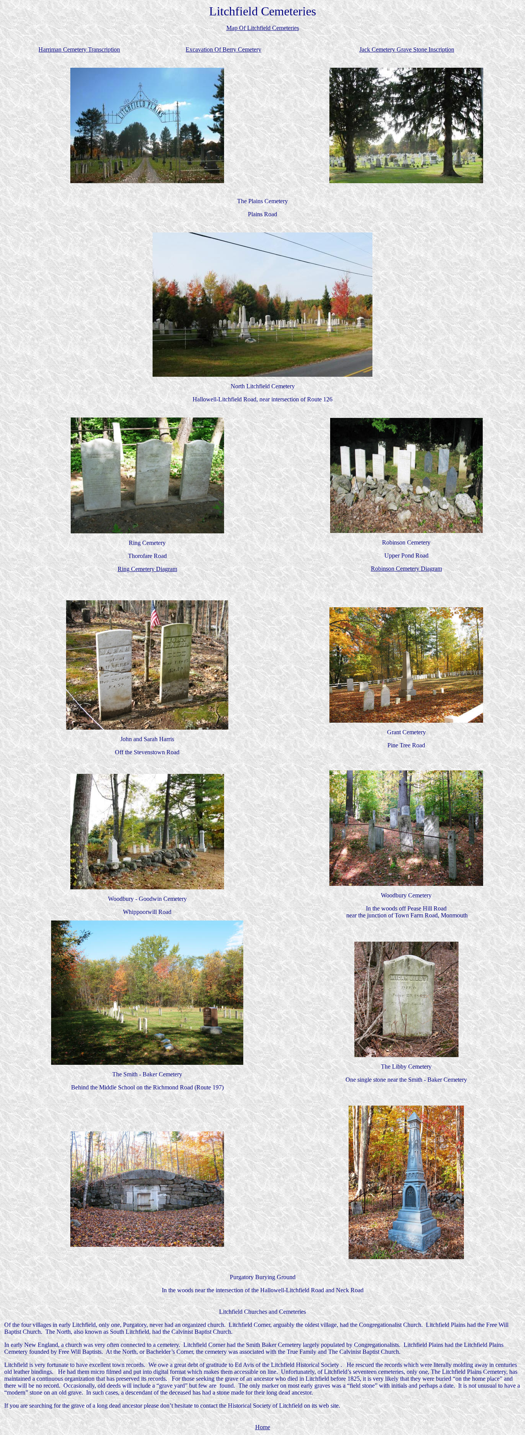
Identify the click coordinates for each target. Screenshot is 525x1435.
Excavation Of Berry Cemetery (223, 49)
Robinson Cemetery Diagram (406, 568)
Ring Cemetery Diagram (147, 569)
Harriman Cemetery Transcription (79, 49)
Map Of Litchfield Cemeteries (262, 28)
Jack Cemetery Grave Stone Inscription (406, 49)
